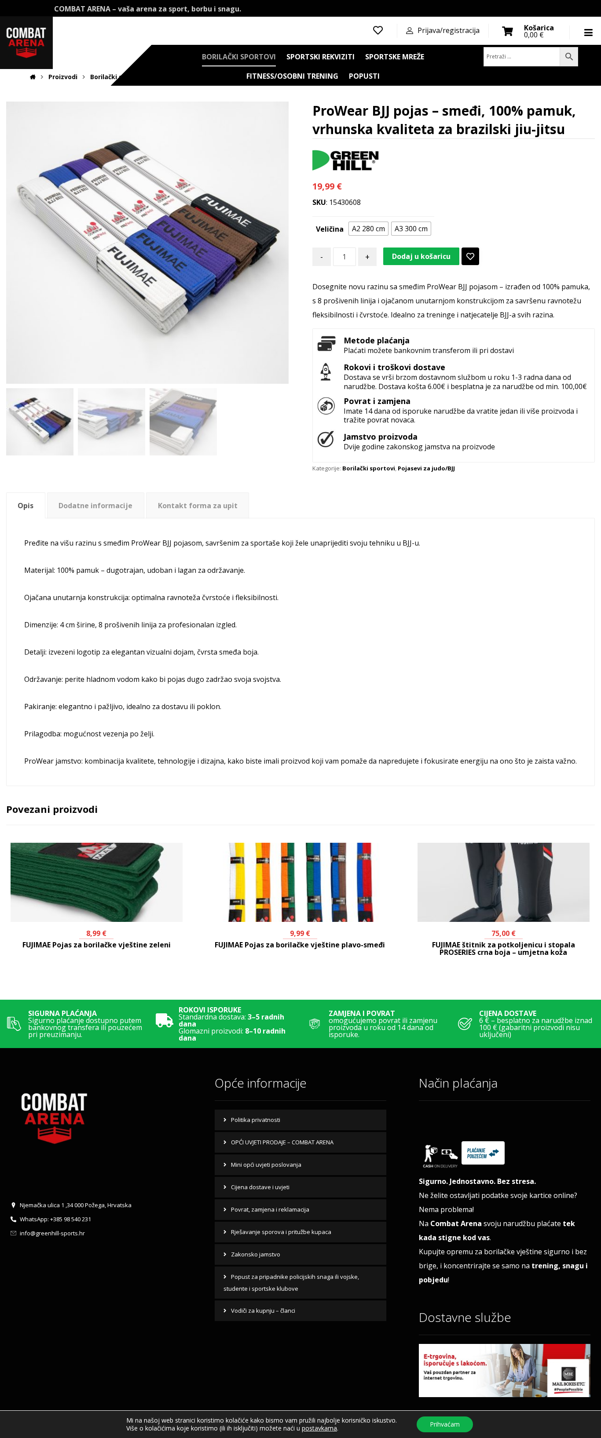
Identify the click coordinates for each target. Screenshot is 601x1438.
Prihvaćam (445, 1424)
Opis (25, 505)
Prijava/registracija (449, 30)
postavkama (319, 1428)
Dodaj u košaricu (421, 256)
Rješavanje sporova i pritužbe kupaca (281, 1232)
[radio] (368, 228)
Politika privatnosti (255, 1120)
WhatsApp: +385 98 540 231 (55, 1219)
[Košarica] (508, 30)
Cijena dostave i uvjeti (260, 1187)
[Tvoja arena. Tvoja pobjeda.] (69, 42)
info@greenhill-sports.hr (52, 1233)
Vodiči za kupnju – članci (263, 1310)
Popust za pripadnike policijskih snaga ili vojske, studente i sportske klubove (291, 1282)
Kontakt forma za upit (198, 505)
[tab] (25, 505)
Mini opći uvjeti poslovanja (266, 1165)
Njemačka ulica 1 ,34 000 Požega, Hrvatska (76, 1205)
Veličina (330, 229)
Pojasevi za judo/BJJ (426, 468)
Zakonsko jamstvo (255, 1254)
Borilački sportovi (368, 468)
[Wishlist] (378, 29)
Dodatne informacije (95, 505)
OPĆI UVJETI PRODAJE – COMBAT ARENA (282, 1142)
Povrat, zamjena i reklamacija (270, 1209)
